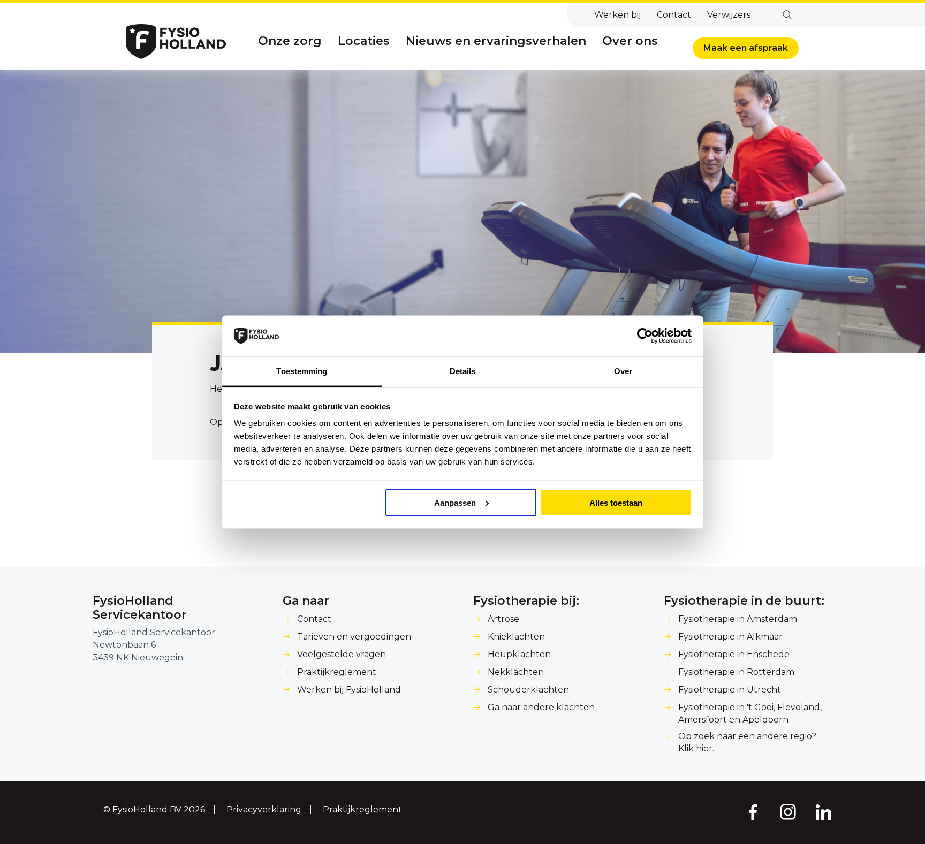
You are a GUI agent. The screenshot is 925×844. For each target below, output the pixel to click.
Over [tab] (623, 371)
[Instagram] (788, 811)
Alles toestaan (615, 502)
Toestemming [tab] (301, 371)
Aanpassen (455, 502)
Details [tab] (463, 371)
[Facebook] (752, 811)
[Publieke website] (176, 41)
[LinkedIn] (823, 811)
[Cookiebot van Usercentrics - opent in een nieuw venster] (645, 336)
